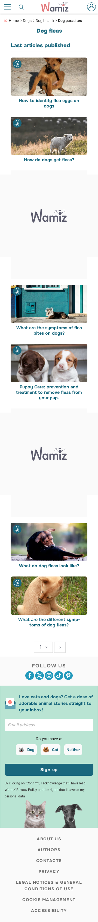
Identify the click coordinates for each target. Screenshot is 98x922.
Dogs (27, 20)
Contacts (49, 860)
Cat (55, 749)
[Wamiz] (57, 7)
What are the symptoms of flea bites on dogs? (49, 330)
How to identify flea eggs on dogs (49, 103)
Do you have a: (49, 738)
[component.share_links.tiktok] (58, 675)
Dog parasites (70, 20)
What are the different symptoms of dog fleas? (49, 622)
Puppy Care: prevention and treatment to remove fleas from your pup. (49, 392)
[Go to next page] (60, 647)
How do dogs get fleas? (49, 160)
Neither (73, 749)
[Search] (21, 6)
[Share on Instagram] (49, 675)
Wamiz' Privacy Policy (21, 790)
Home (14, 20)
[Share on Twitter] (39, 675)
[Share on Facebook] (29, 675)
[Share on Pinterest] (68, 675)
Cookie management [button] (49, 899)
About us (49, 839)
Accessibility (49, 910)
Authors (49, 850)
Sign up (49, 769)
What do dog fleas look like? (49, 566)
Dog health (45, 20)
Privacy (49, 871)
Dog (31, 749)
